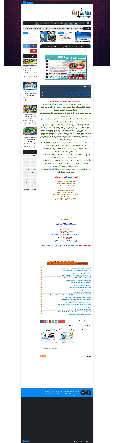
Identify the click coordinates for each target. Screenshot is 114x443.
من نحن (56, 3)
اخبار (34, 156)
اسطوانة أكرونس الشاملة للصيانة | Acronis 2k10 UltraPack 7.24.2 (78, 297)
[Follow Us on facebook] (28, 441)
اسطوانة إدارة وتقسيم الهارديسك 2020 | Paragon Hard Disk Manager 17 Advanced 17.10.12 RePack (70, 295)
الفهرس (51, 3)
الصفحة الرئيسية (87, 3)
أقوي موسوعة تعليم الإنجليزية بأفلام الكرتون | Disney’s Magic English (77, 270)
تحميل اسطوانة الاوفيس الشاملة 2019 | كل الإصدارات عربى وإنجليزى (77, 278)
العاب (56, 23)
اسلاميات (81, 23)
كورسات (33, 182)
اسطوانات (68, 50)
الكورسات (49, 245)
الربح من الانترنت (43, 23)
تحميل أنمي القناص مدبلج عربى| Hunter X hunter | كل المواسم (78, 302)
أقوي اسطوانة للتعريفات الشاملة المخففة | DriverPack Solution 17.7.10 (76, 268)
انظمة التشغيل (33, 166)
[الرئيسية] (88, 23)
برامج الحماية (34, 169)
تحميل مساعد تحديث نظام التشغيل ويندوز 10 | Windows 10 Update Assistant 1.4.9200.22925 (28, 29)
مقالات (26, 182)
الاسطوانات (71, 245)
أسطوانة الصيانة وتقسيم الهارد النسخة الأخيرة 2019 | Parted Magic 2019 (76, 300)
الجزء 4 (55, 240)
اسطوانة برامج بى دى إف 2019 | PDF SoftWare (81, 283)
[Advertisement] (47, 13)
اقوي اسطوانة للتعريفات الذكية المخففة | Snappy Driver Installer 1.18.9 (76, 275)
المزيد (37, 23)
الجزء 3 (62, 240)
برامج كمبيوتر (34, 172)
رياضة (34, 179)
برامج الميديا (26, 169)
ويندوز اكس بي (26, 189)
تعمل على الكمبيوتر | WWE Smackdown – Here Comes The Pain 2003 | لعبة (30, 94)
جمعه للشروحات (77, 441)
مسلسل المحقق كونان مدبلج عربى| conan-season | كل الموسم (30, 139)
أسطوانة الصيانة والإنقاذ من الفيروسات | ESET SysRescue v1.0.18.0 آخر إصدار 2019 (74, 304)
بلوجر (66, 23)
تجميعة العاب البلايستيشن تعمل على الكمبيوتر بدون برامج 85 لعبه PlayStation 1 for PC (30, 71)
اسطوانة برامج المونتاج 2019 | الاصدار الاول (82, 285)
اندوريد (61, 23)
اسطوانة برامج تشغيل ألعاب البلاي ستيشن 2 (80, 93)
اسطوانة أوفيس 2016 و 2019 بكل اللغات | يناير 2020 (77, 95)
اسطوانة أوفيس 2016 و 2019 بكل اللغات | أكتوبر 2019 (80, 314)
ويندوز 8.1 (34, 189)
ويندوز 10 (33, 186)
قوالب (26, 179)
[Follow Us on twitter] (26, 441)
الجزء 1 (75, 240)
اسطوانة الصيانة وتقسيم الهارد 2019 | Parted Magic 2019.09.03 (78, 280)
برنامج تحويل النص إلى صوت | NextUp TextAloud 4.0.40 (77, 90)
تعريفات (50, 23)
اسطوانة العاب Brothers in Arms (84, 307)
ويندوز (76, 23)
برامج (71, 23)
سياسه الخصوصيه (78, 3)
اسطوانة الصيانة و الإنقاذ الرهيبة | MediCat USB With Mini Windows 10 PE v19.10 (74, 312)
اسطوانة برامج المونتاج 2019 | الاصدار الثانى (82, 309)
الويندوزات (57, 245)
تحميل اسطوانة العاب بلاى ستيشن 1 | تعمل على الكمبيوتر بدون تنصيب (29, 116)
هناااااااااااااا (76, 234)
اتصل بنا (62, 3)
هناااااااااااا (54, 234)
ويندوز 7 (26, 186)
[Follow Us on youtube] (24, 441)
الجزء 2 (69, 240)
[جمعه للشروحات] (81, 18)
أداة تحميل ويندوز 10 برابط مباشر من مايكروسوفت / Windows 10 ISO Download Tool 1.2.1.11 (73, 29)
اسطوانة (51, 169)
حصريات (26, 176)
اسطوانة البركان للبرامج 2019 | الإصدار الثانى (82, 273)
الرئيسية (73, 50)
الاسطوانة (69, 176)
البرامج (64, 245)
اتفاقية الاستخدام (69, 3)
